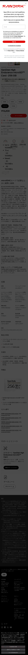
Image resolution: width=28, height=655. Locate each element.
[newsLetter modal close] (25, 3)
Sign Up (14, 41)
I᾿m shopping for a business (14, 45)
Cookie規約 (13, 640)
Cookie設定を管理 (13, 646)
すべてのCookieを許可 (13, 652)
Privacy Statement (18, 36)
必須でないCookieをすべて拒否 (13, 649)
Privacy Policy (11, 50)
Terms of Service (20, 50)
